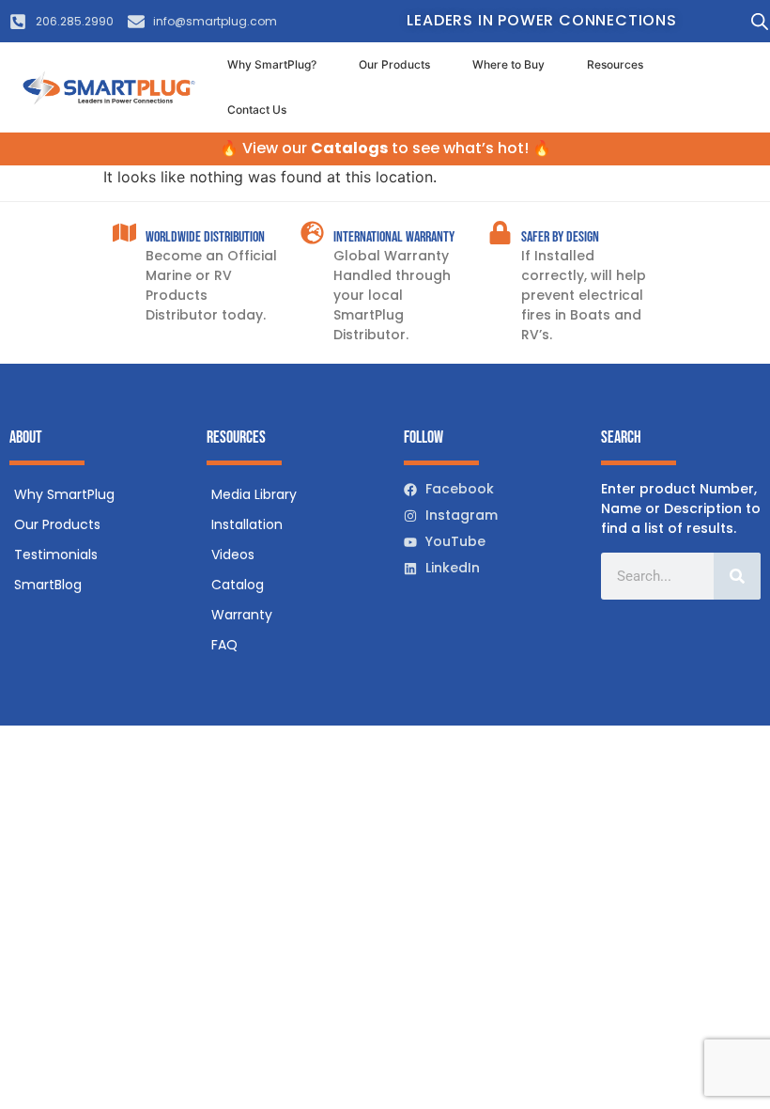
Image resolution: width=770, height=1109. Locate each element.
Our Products (394, 64)
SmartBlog (48, 584)
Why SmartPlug (64, 494)
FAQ (224, 644)
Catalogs (349, 148)
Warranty (241, 614)
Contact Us (256, 109)
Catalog (237, 584)
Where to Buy (508, 64)
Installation (247, 524)
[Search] (737, 576)
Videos (232, 554)
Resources (615, 64)
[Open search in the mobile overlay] (755, 21)
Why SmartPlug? (271, 64)
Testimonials (56, 554)
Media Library (254, 494)
